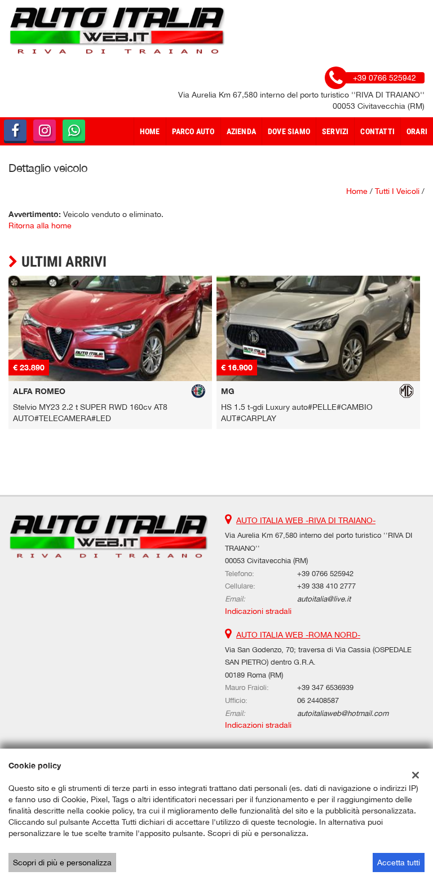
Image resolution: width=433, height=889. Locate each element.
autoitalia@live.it (324, 598)
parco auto (193, 131)
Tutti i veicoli (397, 191)
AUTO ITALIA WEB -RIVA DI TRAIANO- (305, 520)
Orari (417, 131)
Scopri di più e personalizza (62, 862)
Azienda (241, 131)
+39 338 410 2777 (326, 585)
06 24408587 (318, 700)
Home (150, 131)
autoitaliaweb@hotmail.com (342, 713)
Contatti (377, 131)
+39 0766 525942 (325, 573)
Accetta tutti (398, 862)
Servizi (335, 131)
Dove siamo (289, 131)
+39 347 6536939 (325, 687)
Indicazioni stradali (258, 611)
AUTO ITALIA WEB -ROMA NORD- (298, 634)
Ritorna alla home (40, 225)
